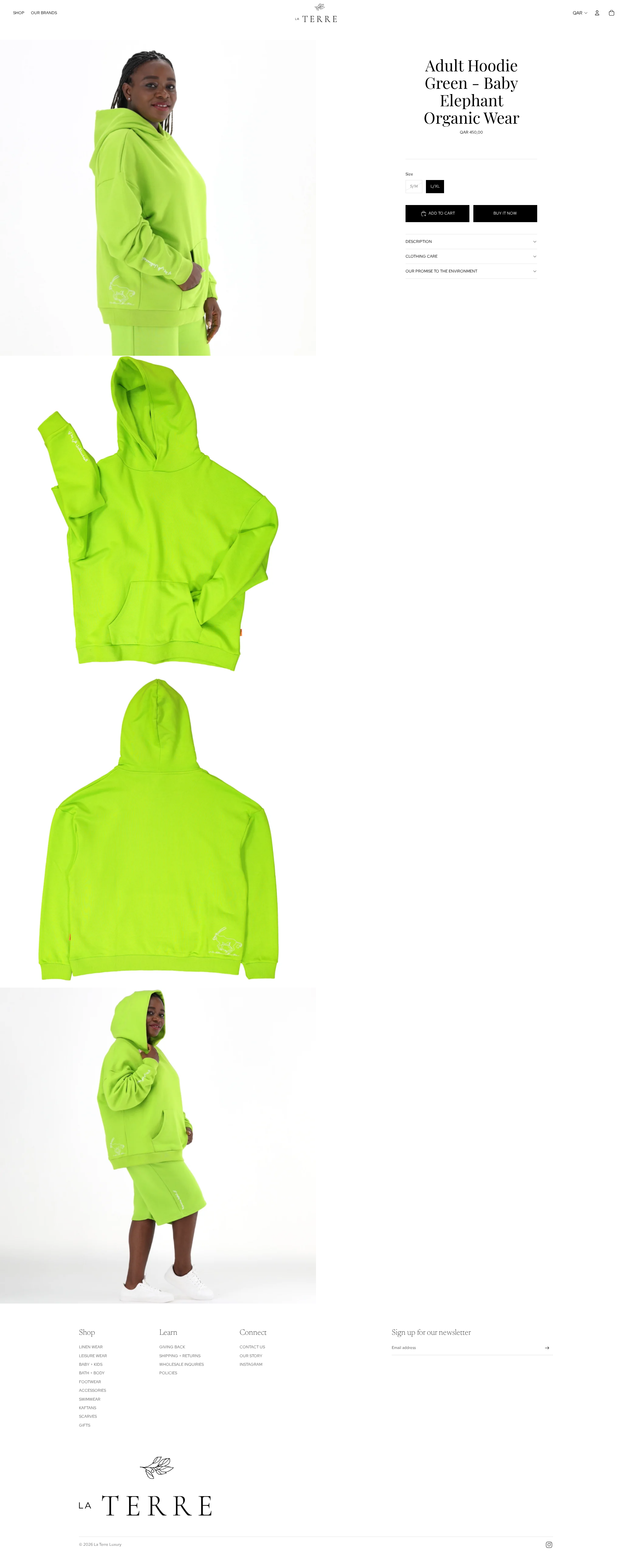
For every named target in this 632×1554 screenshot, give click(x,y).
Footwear (90, 1382)
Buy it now (505, 213)
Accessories (92, 1390)
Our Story (251, 1356)
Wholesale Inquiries (181, 1364)
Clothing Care (421, 256)
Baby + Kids (90, 1364)
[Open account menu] (597, 13)
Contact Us (252, 1347)
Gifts (84, 1425)
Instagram (251, 1364)
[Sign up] (547, 1348)
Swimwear (89, 1399)
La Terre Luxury (107, 1544)
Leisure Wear (93, 1356)
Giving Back (172, 1347)
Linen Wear (91, 1347)
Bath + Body (92, 1373)
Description (419, 241)
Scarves (88, 1416)
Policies (168, 1373)
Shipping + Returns (179, 1356)
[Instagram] (549, 1545)
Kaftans (87, 1408)
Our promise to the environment (441, 271)
